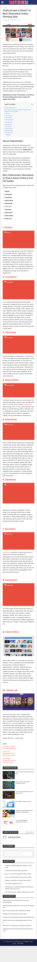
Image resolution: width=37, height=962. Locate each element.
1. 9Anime (7, 113)
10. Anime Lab (8, 133)
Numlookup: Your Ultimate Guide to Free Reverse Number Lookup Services (19, 888)
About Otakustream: (10, 107)
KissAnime (6, 552)
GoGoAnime (28, 404)
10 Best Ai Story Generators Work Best (25, 772)
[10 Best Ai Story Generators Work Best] (9, 775)
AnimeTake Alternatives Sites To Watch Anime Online (9, 753)
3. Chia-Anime (8, 117)
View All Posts (29, 832)
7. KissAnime (8, 126)
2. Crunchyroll (8, 115)
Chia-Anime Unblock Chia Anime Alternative (10, 747)
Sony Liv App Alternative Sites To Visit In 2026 (24, 792)
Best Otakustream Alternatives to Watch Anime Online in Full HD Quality (17, 110)
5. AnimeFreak (8, 122)
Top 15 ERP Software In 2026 (23, 801)
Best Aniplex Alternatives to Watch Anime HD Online (9, 760)
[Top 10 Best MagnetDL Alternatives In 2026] (9, 822)
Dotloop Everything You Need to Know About (18, 880)
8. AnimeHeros (8, 128)
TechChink (20, 943)
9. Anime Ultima (8, 131)
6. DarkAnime (8, 124)
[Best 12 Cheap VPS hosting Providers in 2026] (9, 785)
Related (8, 135)
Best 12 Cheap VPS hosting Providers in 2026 (23, 782)
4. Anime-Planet (8, 119)
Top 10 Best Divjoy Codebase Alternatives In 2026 (19, 892)
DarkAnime (10, 480)
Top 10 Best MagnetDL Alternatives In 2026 (22, 821)
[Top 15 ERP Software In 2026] (9, 804)
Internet (5, 8)
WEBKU (27, 941)
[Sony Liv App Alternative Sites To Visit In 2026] (9, 795)
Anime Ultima (12, 632)
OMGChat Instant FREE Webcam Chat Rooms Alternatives (24, 811)
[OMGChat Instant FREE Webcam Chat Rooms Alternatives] (9, 814)
